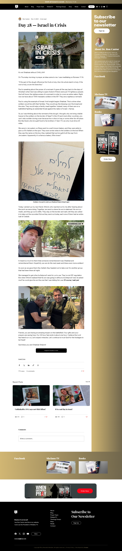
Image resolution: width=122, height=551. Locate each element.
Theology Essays (55, 519)
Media (52, 524)
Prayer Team (54, 515)
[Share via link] (33, 365)
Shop (52, 521)
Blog (51, 513)
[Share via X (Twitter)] (24, 365)
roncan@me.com (20, 539)
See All (88, 382)
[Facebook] (97, 7)
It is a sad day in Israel (63, 409)
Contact (53, 526)
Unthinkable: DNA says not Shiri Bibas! (30, 409)
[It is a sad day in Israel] (71, 395)
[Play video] (51, 238)
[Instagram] (102, 7)
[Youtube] (104, 7)
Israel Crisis (21, 359)
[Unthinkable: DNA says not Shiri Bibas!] (31, 395)
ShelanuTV (53, 517)
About (52, 510)
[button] (107, 6)
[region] (16, 6)
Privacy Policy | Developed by (75, 547)
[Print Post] (38, 365)
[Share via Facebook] (19, 365)
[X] (99, 7)
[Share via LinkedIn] (29, 365)
